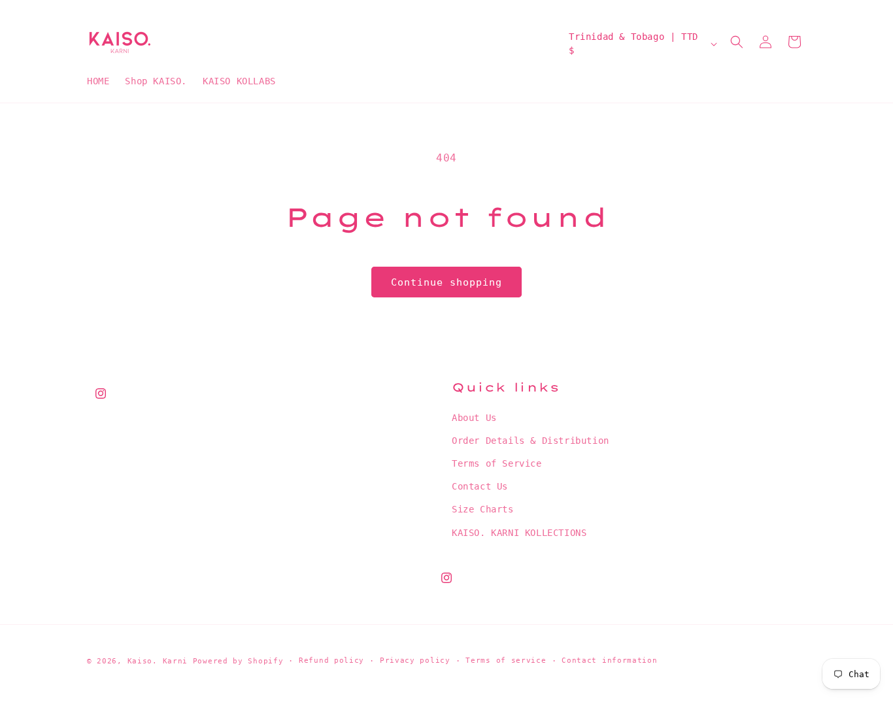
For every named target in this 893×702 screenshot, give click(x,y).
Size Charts (483, 510)
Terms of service (505, 660)
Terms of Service (497, 463)
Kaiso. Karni (157, 661)
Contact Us (480, 486)
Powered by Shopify (238, 661)
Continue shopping (446, 282)
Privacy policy (415, 660)
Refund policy (331, 660)
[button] (736, 41)
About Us (474, 417)
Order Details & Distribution (530, 440)
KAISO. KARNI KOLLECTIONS (519, 532)
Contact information (609, 660)
